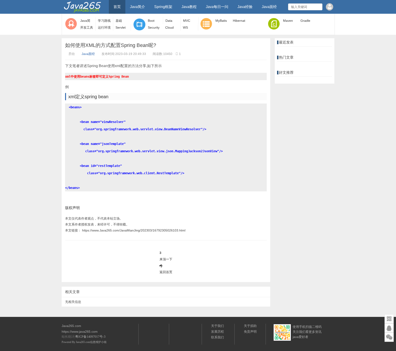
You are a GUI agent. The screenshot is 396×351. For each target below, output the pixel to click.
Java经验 (245, 7)
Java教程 (189, 7)
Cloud (169, 27)
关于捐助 (250, 326)
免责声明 (250, 331)
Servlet (121, 27)
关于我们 (217, 326)
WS (185, 27)
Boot (151, 20)
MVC (186, 20)
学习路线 (104, 20)
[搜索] (318, 6)
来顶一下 (166, 259)
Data (168, 20)
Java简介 (137, 7)
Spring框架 (163, 7)
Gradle (305, 20)
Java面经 (269, 7)
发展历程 (217, 331)
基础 (119, 20)
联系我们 (217, 337)
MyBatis (221, 20)
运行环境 (104, 27)
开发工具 (86, 27)
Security (154, 27)
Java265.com (83, 342)
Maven (288, 20)
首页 (117, 7)
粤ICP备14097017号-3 (90, 336)
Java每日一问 (217, 7)
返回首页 (166, 272)
